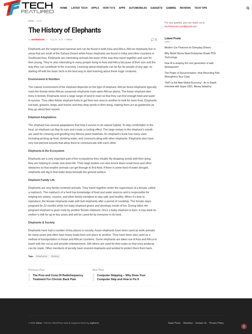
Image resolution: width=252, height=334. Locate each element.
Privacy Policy (216, 322)
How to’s (109, 7)
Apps (122, 7)
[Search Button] (248, 7)
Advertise (188, 322)
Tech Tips (200, 7)
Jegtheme (94, 322)
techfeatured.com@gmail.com (181, 26)
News (39, 20)
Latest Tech (79, 7)
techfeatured (37, 39)
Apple (95, 7)
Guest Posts (174, 322)
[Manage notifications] (244, 326)
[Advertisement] (194, 119)
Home (63, 7)
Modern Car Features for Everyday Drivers (188, 47)
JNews (39, 322)
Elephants (41, 256)
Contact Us (201, 322)
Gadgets (156, 7)
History (55, 256)
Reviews (185, 7)
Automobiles (138, 7)
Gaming (171, 7)
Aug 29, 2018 (56, 39)
